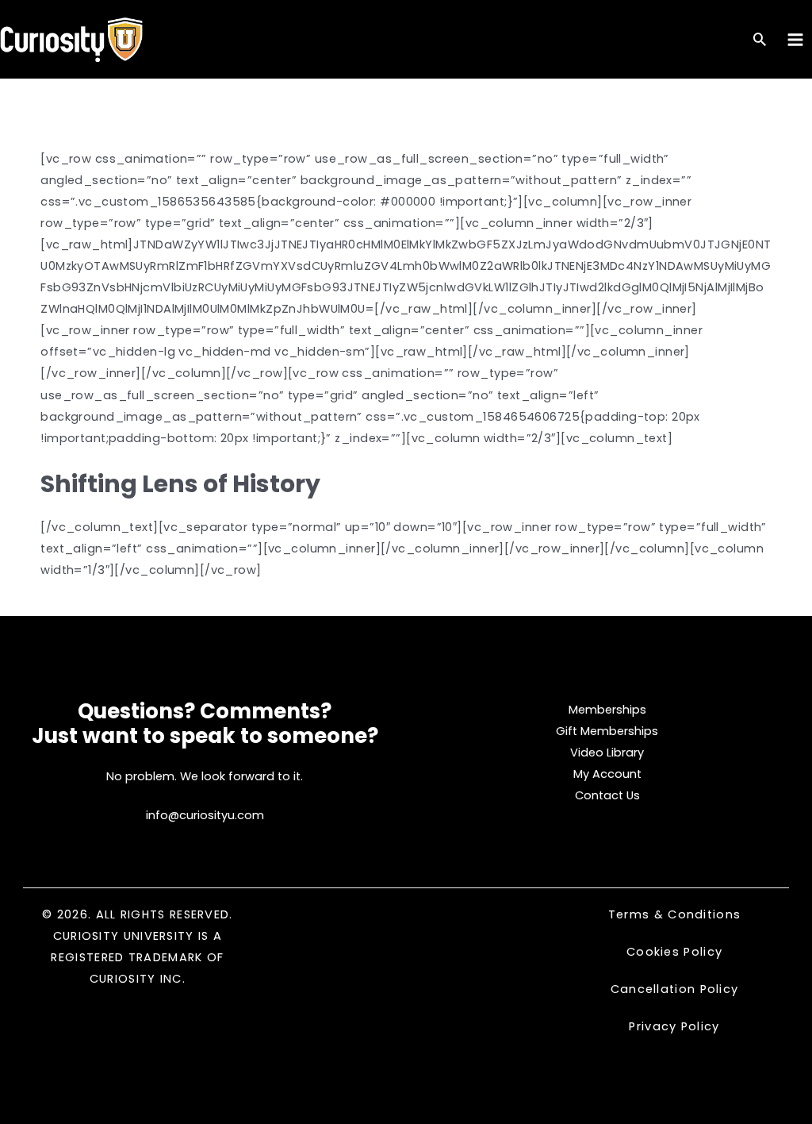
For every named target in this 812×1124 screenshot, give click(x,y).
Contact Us (607, 795)
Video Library (607, 752)
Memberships (607, 710)
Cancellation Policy (675, 989)
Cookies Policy (674, 952)
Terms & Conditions (674, 914)
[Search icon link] (759, 41)
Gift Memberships (607, 731)
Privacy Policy (674, 1026)
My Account (607, 774)
